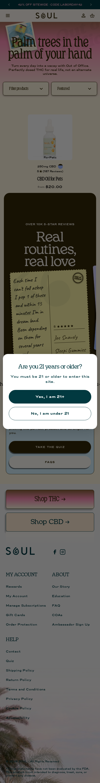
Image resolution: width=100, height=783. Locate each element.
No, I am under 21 (50, 413)
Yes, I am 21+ (50, 396)
